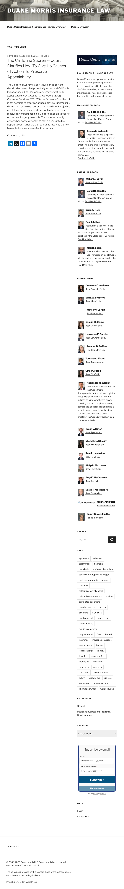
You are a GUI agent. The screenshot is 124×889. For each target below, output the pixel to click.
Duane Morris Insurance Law (59, 10)
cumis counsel (86, 618)
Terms (95, 793)
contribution (85, 607)
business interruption (103, 569)
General (81, 706)
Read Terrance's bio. (95, 362)
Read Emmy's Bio (95, 517)
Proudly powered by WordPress (21, 882)
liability (100, 650)
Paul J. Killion (40, 56)
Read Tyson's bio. (93, 432)
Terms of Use (12, 846)
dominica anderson (88, 629)
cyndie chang (103, 618)
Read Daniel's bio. (93, 122)
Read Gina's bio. (92, 374)
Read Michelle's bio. (94, 444)
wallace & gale (107, 688)
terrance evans (100, 683)
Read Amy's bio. (93, 481)
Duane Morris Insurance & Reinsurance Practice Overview (36, 27)
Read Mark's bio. (93, 301)
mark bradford (98, 656)
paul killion (84, 672)
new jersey (84, 667)
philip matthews (100, 672)
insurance (83, 640)
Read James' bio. (95, 313)
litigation (83, 656)
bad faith (98, 563)
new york (97, 667)
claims (109, 596)
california (83, 585)
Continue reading (16, 135)
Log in (80, 811)
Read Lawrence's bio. (95, 337)
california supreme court (91, 596)
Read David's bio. (93, 493)
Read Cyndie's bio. (94, 325)
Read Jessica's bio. (86, 158)
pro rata (108, 678)
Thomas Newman (87, 688)
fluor (99, 634)
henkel (108, 634)
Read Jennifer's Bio (96, 350)
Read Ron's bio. (92, 457)
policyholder (94, 678)
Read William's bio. (94, 182)
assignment (84, 563)
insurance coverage (102, 640)
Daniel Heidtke (86, 623)
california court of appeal (91, 591)
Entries (83, 816)
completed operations (89, 601)
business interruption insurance (94, 580)
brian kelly (84, 569)
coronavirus (100, 607)
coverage (83, 612)
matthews (84, 661)
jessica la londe (86, 650)
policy (82, 678)
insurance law (85, 645)
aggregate (84, 558)
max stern (98, 661)
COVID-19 (97, 612)
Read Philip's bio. (93, 469)
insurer (99, 645)
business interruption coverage (94, 574)
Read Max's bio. (85, 265)
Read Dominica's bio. (95, 289)
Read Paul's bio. (85, 239)
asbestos (97, 558)
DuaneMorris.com (80, 27)
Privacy (103, 793)
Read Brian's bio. (93, 213)
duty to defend (86, 634)
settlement (84, 683)
